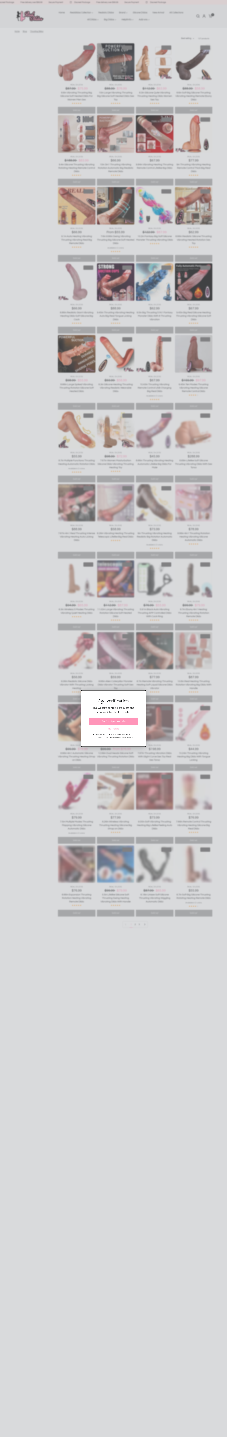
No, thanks (113, 729)
